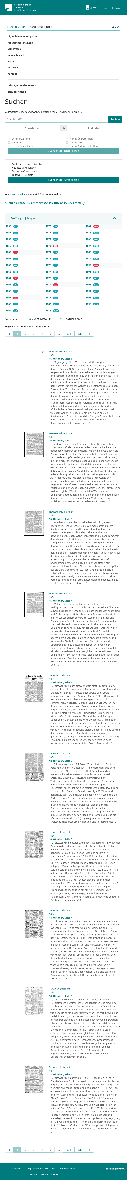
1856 (9, 226)
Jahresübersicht (16, 55)
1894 (89, 291)
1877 (49, 271)
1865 (9, 284)
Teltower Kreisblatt (22, 174)
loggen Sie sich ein (18, 194)
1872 (49, 239)
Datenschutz (16, 1168)
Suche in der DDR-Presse (63, 151)
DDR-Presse (14, 48)
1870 (49, 226)
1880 (49, 291)
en (118, 26)
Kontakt (12, 73)
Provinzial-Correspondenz (26, 171)
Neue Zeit (17, 142)
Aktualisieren (74, 319)
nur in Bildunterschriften (84, 146)
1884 (89, 226)
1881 (49, 297)
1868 (9, 304)
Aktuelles (13, 67)
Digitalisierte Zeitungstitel (22, 36)
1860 (9, 252)
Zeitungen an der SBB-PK (22, 85)
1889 (89, 258)
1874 (49, 252)
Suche (23, 26)
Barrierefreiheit (67, 1168)
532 (69, 334)
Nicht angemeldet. (115, 1168)
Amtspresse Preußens (20, 42)
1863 (9, 271)
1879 (49, 284)
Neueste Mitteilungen (24, 167)
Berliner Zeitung (21, 138)
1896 (89, 304)
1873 (49, 245)
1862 (9, 265)
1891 (89, 271)
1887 (89, 245)
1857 (9, 232)
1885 (89, 232)
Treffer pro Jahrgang (24, 218)
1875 (49, 258)
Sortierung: (11, 319)
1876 (49, 265)
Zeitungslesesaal (17, 91)
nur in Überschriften (81, 138)
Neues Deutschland (23, 146)
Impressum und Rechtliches (41, 1168)
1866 (9, 291)
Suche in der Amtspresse (63, 180)
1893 (89, 284)
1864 (9, 278)
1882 (49, 304)
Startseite (12, 26)
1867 (9, 297)
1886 (89, 239)
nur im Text (76, 142)
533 (80, 334)
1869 (9, 310)
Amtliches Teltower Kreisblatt (28, 164)
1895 (89, 297)
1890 (89, 265)
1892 (89, 278)
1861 (9, 258)
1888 (89, 252)
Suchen (115, 119)
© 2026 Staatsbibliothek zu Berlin (42, 1174)
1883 (49, 310)
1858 (9, 239)
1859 (9, 245)
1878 (49, 278)
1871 (49, 232)
